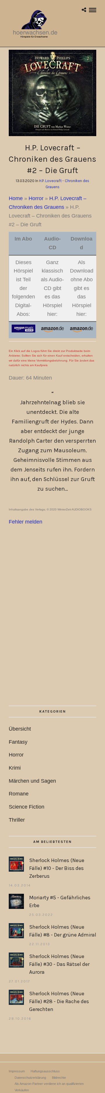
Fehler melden (25, 522)
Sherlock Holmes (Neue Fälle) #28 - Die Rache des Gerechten (59, 1001)
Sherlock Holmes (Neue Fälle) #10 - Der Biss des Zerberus (56, 868)
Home (16, 198)
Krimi (15, 768)
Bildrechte (59, 1077)
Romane (19, 794)
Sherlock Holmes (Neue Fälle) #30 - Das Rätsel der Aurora (59, 964)
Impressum (17, 1071)
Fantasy (18, 742)
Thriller (17, 820)
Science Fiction (26, 807)
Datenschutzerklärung (30, 1077)
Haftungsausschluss (45, 1071)
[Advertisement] (52, 632)
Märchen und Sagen (32, 781)
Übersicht (20, 729)
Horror (36, 198)
